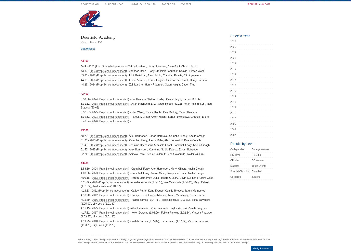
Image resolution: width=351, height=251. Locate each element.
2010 (233, 118)
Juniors (256, 176)
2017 (233, 80)
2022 (233, 63)
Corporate (236, 176)
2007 (233, 135)
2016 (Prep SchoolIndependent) (110, 199)
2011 (233, 113)
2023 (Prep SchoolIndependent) (108, 70)
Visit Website (88, 48)
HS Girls (256, 154)
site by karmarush (262, 248)
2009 (233, 124)
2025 (233, 47)
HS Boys (235, 154)
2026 (233, 41)
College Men (237, 149)
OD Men (234, 160)
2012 (233, 107)
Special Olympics (239, 171)
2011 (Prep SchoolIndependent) (110, 190)
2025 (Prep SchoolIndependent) (107, 66)
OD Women (258, 160)
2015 (233, 91)
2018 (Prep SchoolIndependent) (110, 103)
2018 (233, 74)
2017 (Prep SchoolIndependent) (110, 212)
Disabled (257, 171)
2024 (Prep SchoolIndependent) (108, 84)
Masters (234, 165)
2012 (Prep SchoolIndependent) (110, 195)
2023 (233, 58)
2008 (233, 129)
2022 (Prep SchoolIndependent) (108, 75)
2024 (233, 52)
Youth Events (259, 165)
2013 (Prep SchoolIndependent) (110, 177)
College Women (261, 149)
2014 (233, 96)
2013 (233, 102)
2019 (233, 69)
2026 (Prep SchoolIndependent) (108, 80)
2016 (233, 85)
